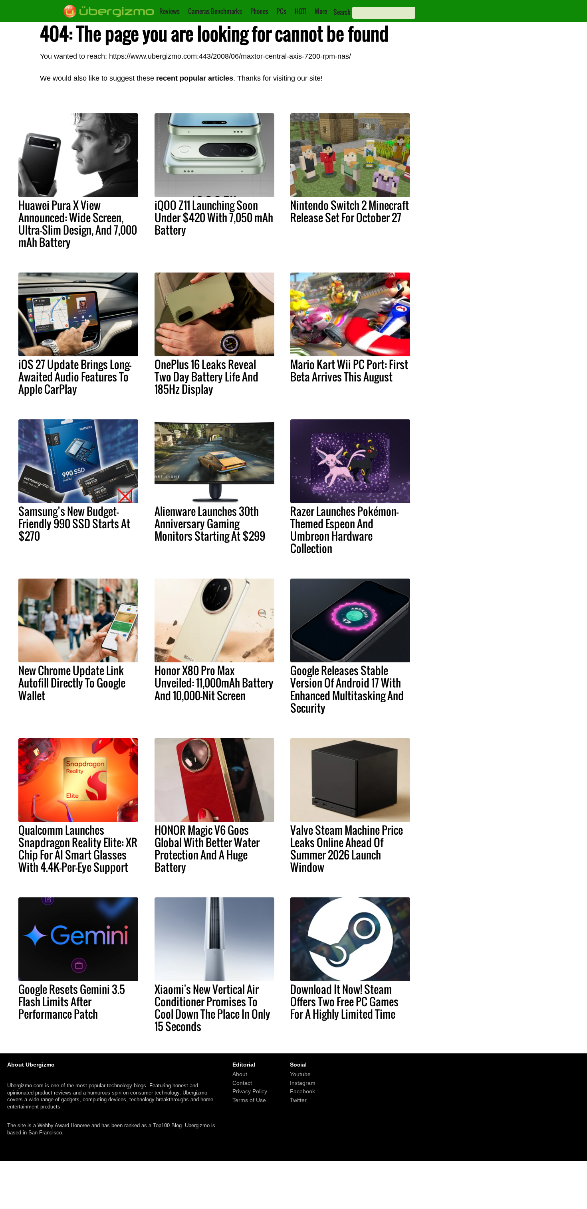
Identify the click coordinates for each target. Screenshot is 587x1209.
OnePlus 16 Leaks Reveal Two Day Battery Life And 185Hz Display (206, 376)
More (321, 11)
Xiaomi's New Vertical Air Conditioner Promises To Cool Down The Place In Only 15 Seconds (212, 1007)
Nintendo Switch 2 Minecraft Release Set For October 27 (349, 211)
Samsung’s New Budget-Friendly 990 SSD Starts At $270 (74, 523)
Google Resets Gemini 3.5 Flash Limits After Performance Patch (71, 1001)
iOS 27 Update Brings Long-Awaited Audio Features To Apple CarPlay (74, 376)
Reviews (169, 11)
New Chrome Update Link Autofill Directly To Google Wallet (71, 682)
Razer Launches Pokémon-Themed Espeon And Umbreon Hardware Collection (344, 529)
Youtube (300, 1074)
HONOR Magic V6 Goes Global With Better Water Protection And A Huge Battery (207, 848)
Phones (259, 11)
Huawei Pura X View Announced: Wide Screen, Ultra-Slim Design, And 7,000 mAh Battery (77, 223)
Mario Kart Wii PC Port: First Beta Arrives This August (349, 370)
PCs (281, 11)
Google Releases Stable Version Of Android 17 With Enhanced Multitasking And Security (347, 688)
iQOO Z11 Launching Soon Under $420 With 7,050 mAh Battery (214, 217)
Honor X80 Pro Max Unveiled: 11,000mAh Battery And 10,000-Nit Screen (214, 682)
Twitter (298, 1100)
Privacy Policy (249, 1091)
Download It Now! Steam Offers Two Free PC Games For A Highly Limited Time (344, 1001)
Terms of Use (249, 1100)
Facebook (302, 1091)
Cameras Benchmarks (215, 11)
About (239, 1074)
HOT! (300, 11)
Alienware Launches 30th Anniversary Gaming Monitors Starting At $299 (210, 523)
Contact (242, 1083)
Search (342, 12)
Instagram (302, 1083)
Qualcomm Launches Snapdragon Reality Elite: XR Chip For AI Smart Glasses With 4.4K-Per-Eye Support (77, 848)
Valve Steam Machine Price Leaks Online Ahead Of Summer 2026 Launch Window (346, 848)
